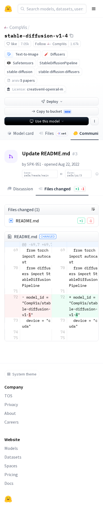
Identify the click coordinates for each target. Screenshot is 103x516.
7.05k (25, 43)
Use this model (47, 121)
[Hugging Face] (8, 499)
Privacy (11, 404)
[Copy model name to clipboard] (71, 35)
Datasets (12, 457)
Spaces (10, 465)
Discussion (23, 188)
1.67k (74, 43)
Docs (8, 483)
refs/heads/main (36, 174)
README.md (27, 220)
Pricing (11, 474)
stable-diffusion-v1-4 (36, 35)
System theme (24, 374)
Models (11, 448)
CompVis (18, 27)
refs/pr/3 (74, 174)
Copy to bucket (53, 111)
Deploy (52, 101)
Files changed (64, 188)
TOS (8, 395)
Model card (23, 133)
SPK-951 (34, 164)
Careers (11, 422)
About (10, 413)
